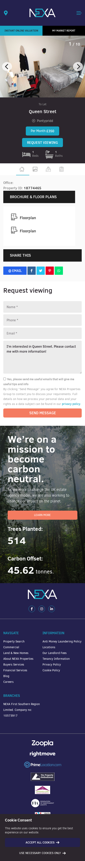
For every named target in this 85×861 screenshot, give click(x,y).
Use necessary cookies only (40, 853)
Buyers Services (13, 665)
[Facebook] (31, 609)
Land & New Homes (15, 653)
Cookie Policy (51, 670)
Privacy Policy (51, 665)
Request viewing (42, 142)
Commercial (11, 647)
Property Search (14, 641)
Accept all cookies (40, 842)
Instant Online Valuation (21, 30)
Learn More (42, 515)
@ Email (15, 270)
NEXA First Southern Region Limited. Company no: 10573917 (21, 710)
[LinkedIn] (51, 609)
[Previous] (7, 66)
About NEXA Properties (18, 659)
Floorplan (28, 217)
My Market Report (63, 30)
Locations (48, 647)
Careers (8, 682)
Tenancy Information (56, 659)
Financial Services (15, 670)
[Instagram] (41, 609)
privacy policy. (71, 404)
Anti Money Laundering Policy (61, 641)
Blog (6, 676)
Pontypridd (45, 120)
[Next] (78, 66)
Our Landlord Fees (54, 653)
